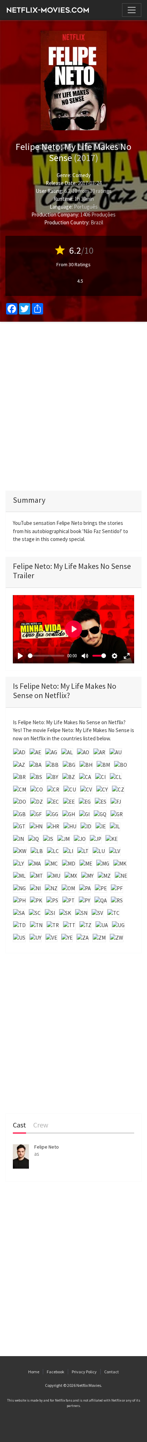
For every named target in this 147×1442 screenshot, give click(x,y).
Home (33, 1371)
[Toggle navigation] (131, 10)
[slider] (46, 655)
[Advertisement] (73, 406)
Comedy (81, 175)
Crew (40, 1125)
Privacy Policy (84, 1371)
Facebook (55, 1371)
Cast (19, 1125)
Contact (111, 1371)
